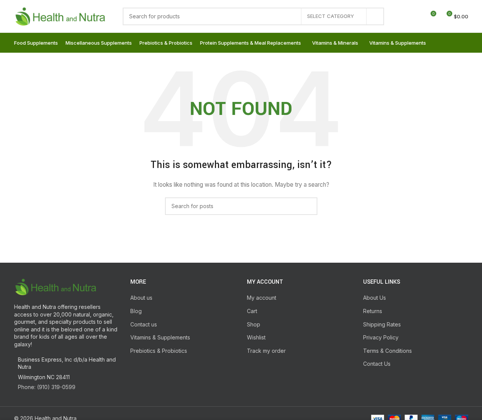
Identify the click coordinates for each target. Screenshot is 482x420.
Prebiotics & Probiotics (158, 350)
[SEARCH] (375, 16)
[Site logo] (60, 15)
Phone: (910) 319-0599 (46, 387)
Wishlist (256, 337)
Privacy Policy (381, 337)
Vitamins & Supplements (160, 337)
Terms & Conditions (387, 350)
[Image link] (56, 286)
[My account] (402, 16)
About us (141, 297)
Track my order (266, 350)
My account (261, 297)
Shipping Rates (382, 324)
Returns (372, 311)
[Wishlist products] (416, 16)
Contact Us (377, 363)
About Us (374, 297)
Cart (252, 311)
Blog (136, 311)
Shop (253, 324)
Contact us (143, 324)
